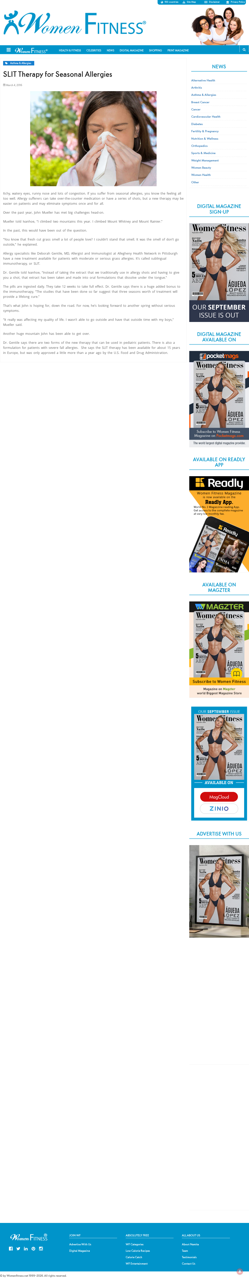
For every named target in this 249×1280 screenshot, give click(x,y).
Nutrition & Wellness (204, 138)
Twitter (18, 1248)
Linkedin (26, 1248)
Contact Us (188, 1263)
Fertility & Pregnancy (205, 131)
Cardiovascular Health (205, 116)
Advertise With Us (80, 1244)
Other (195, 182)
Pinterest (33, 1248)
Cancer (196, 109)
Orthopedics (199, 146)
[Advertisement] (219, 1005)
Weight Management (205, 160)
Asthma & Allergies (20, 63)
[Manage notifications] (240, 1271)
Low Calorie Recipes (138, 1251)
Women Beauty (201, 167)
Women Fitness (74, 22)
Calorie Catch (134, 1257)
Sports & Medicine (203, 153)
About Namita (190, 1244)
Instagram (41, 1248)
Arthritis (196, 87)
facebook (11, 1248)
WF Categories (135, 1244)
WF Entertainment (137, 1263)
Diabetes (197, 124)
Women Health (201, 175)
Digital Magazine (79, 1251)
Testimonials (189, 1257)
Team (185, 1251)
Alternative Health (203, 80)
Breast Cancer (200, 102)
